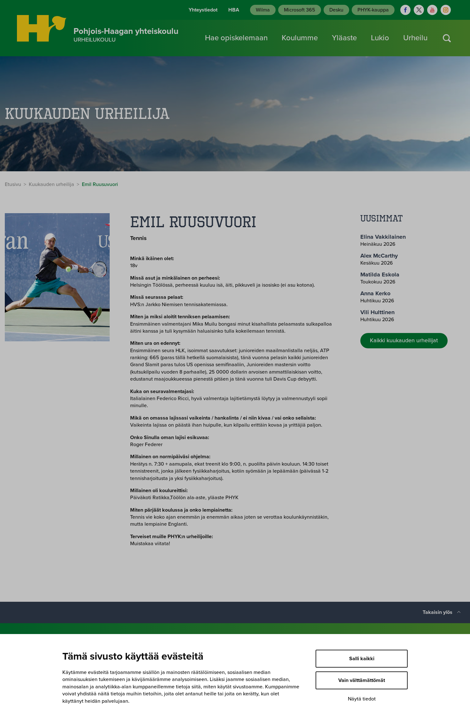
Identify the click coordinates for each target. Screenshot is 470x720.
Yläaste (344, 38)
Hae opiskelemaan (236, 38)
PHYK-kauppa (373, 10)
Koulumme (300, 38)
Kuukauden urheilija (51, 184)
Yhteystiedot (203, 10)
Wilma (263, 10)
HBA (233, 10)
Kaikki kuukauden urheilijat (404, 340)
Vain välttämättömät (361, 680)
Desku (336, 10)
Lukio (380, 38)
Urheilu (415, 38)
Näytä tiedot (362, 699)
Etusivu (13, 184)
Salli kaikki (361, 658)
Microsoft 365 (299, 10)
